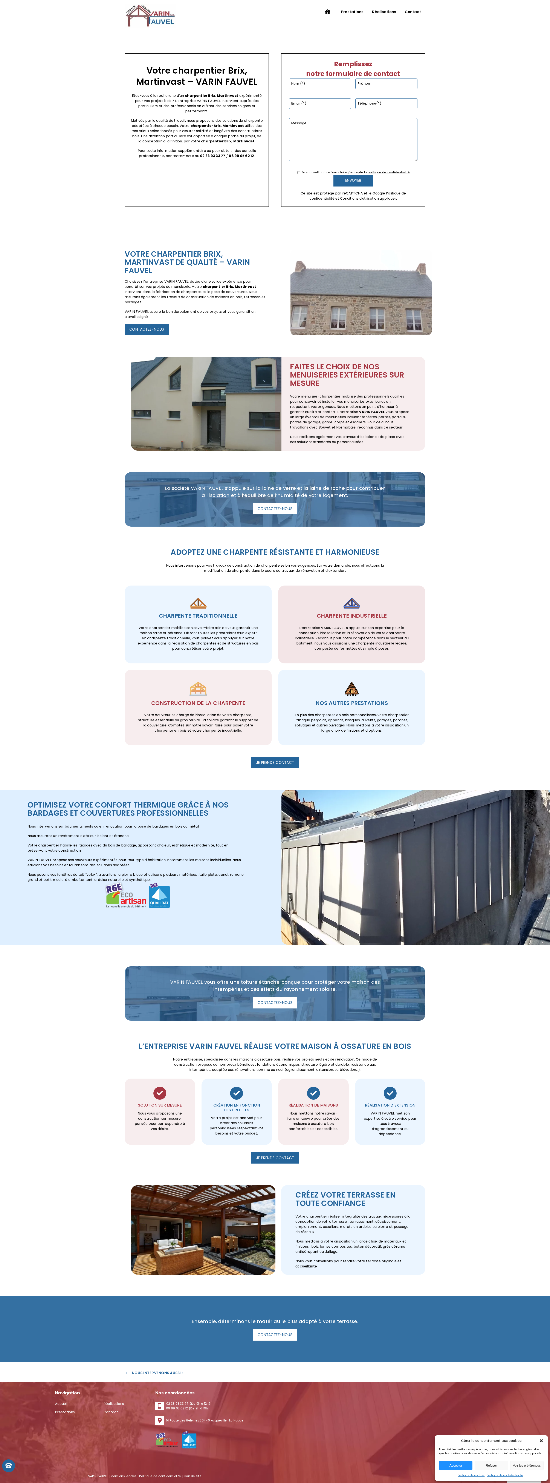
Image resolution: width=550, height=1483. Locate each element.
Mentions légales (124, 1476)
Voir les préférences (527, 1465)
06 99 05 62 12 (241, 155)
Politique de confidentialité (505, 1475)
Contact (111, 1412)
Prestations (65, 1412)
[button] (541, 1441)
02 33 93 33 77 (212, 155)
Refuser (491, 1465)
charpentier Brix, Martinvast (217, 125)
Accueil (61, 1403)
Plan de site (193, 1476)
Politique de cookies (471, 1475)
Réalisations (114, 1403)
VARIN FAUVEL (372, 411)
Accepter (455, 1465)
